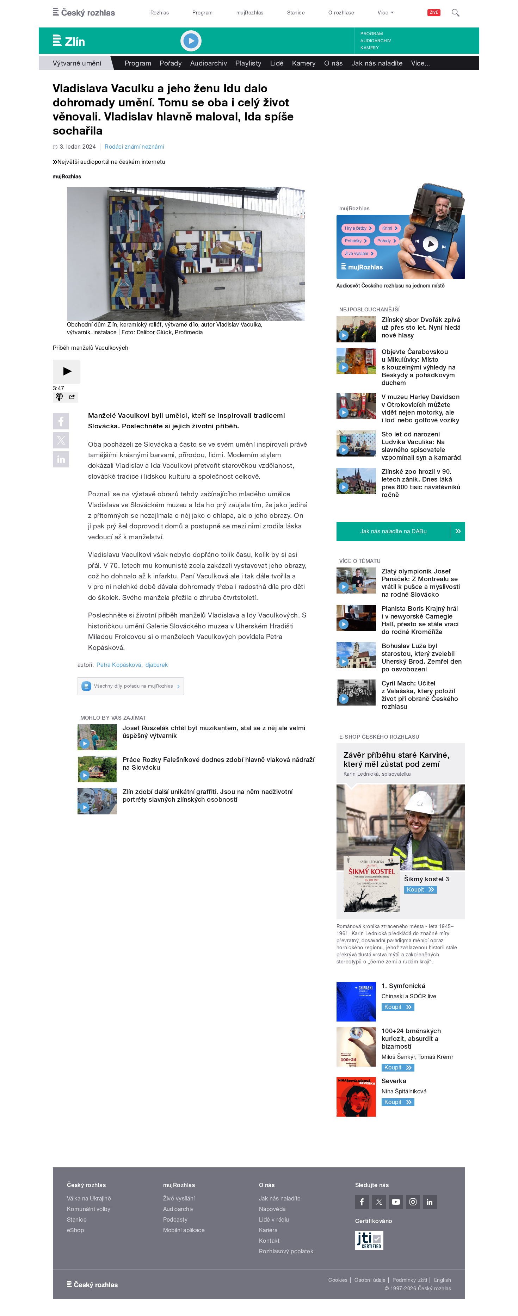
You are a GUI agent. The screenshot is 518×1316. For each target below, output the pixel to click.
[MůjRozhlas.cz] (67, 177)
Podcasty (175, 1219)
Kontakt (269, 1240)
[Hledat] (455, 12)
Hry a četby (355, 228)
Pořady (171, 63)
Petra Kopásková (119, 665)
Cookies (337, 1280)
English (442, 1280)
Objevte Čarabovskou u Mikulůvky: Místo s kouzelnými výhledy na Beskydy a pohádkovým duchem (419, 367)
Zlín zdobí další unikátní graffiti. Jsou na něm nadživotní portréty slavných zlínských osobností (208, 795)
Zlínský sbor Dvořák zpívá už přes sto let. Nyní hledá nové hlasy (421, 327)
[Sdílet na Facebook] (61, 421)
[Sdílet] (72, 397)
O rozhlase (341, 12)
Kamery (369, 47)
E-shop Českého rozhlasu (379, 737)
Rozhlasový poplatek (286, 1251)
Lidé (277, 63)
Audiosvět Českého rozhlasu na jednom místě (391, 285)
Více (421, 63)
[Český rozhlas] (84, 12)
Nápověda (272, 1209)
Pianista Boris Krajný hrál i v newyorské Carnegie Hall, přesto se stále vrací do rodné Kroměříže (420, 620)
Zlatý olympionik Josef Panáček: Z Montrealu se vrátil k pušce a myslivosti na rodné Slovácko (421, 582)
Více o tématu (360, 561)
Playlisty (248, 63)
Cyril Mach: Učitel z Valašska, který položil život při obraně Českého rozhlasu (420, 694)
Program (202, 12)
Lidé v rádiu (274, 1219)
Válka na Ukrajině (89, 1198)
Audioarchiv (375, 40)
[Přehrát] (66, 372)
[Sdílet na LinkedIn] (61, 459)
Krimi (387, 228)
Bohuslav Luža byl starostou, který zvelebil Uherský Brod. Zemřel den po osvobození (422, 657)
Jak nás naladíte (377, 63)
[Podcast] (59, 397)
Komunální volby (88, 1209)
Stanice (296, 12)
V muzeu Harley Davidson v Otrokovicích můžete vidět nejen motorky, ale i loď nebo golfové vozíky (421, 408)
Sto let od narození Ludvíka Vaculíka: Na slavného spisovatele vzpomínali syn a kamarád (421, 445)
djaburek (157, 665)
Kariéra (268, 1230)
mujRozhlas (250, 12)
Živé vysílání (356, 253)
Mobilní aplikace (184, 1230)
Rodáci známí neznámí (134, 146)
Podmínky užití (410, 1280)
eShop (75, 1230)
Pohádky (353, 240)
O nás (333, 63)
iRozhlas (159, 12)
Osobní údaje (370, 1280)
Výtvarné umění (77, 63)
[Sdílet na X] (61, 440)
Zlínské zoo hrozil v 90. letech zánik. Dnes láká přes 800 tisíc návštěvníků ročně (421, 483)
